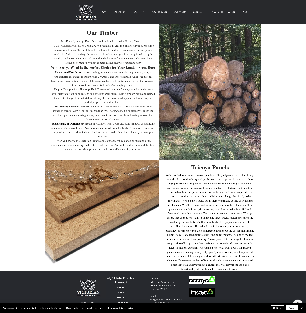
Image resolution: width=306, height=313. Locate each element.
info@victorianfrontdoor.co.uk (166, 299)
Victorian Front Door (72, 45)
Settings (277, 307)
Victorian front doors (224, 192)
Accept (292, 307)
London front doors (108, 123)
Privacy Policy (126, 307)
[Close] (302, 307)
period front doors (235, 179)
